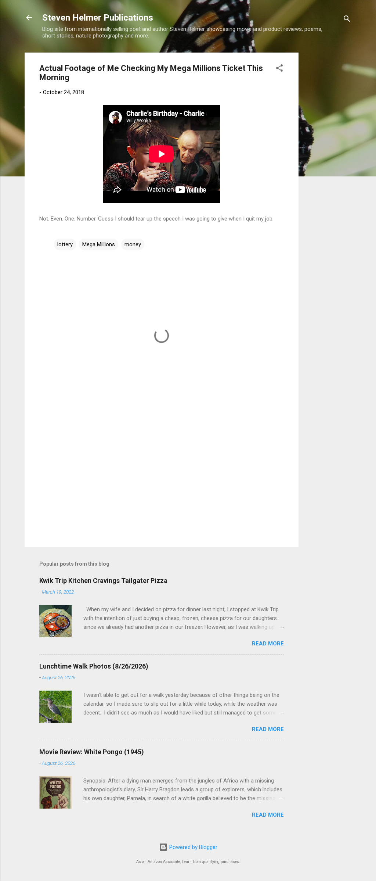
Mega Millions (98, 244)
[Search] (347, 20)
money (132, 244)
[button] (279, 69)
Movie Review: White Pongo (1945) (91, 752)
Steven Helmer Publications (97, 17)
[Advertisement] (327, 163)
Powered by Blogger (192, 847)
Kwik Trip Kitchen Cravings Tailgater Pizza (103, 580)
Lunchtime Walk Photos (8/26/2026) (93, 666)
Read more (268, 643)
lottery (65, 244)
